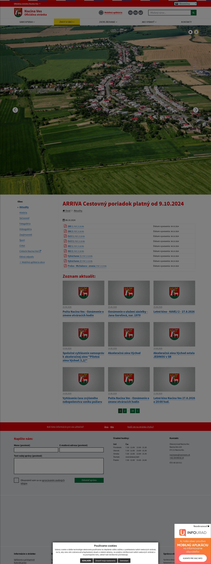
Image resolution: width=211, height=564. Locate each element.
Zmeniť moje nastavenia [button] (105, 561)
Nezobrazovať (200, 526)
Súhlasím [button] (86, 561)
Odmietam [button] (124, 561)
